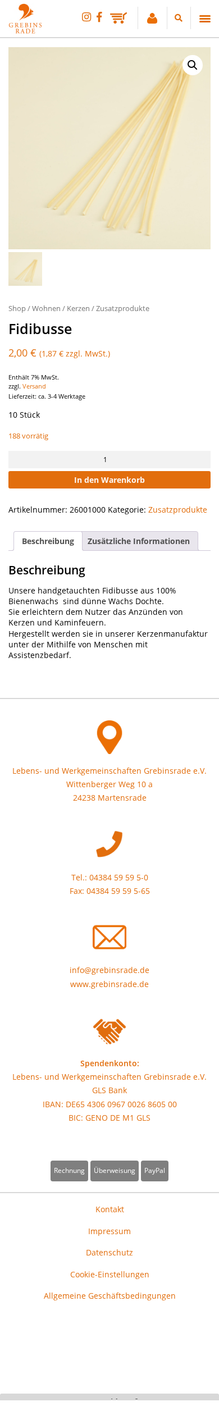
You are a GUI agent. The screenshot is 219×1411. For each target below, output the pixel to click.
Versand (34, 386)
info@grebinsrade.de (109, 970)
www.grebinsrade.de (109, 984)
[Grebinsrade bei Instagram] (86, 17)
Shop (17, 308)
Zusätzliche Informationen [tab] (139, 541)
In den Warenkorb (109, 479)
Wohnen (46, 308)
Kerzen (78, 308)
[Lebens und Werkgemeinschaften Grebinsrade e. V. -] (25, 30)
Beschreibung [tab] (48, 541)
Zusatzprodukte (122, 308)
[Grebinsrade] (109, 148)
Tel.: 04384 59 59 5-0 (109, 877)
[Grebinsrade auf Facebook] (99, 17)
